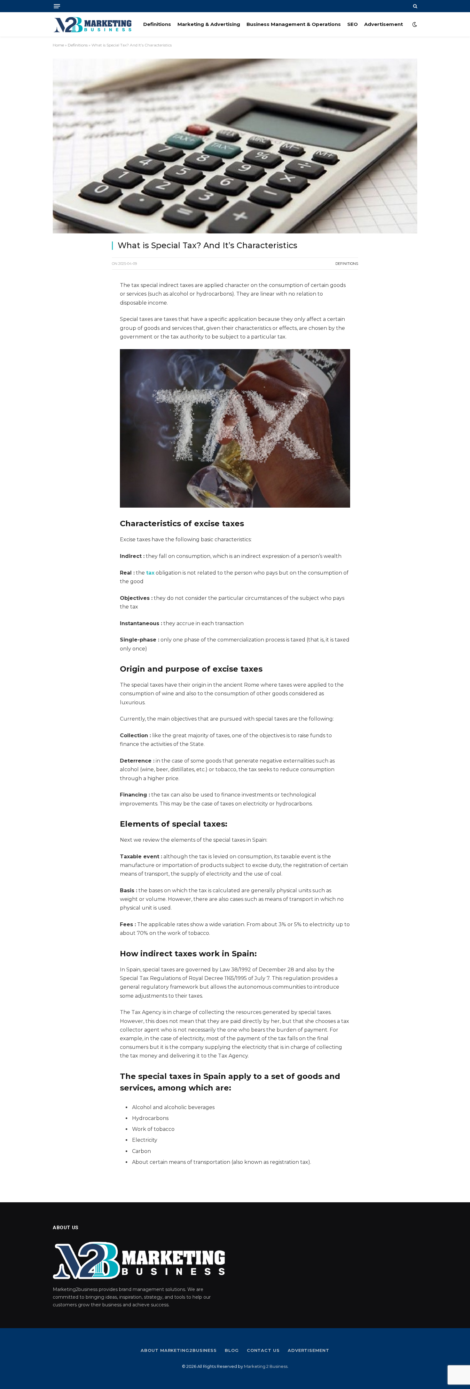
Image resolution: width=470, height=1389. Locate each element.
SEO (352, 24)
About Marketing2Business (179, 1350)
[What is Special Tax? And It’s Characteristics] (235, 146)
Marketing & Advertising (208, 24)
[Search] (414, 6)
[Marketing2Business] (92, 24)
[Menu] (57, 6)
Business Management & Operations (294, 24)
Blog (232, 1350)
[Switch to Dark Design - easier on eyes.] (414, 24)
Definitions (157, 24)
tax (150, 573)
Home (58, 45)
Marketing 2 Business (265, 1366)
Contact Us (263, 1350)
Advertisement (383, 24)
